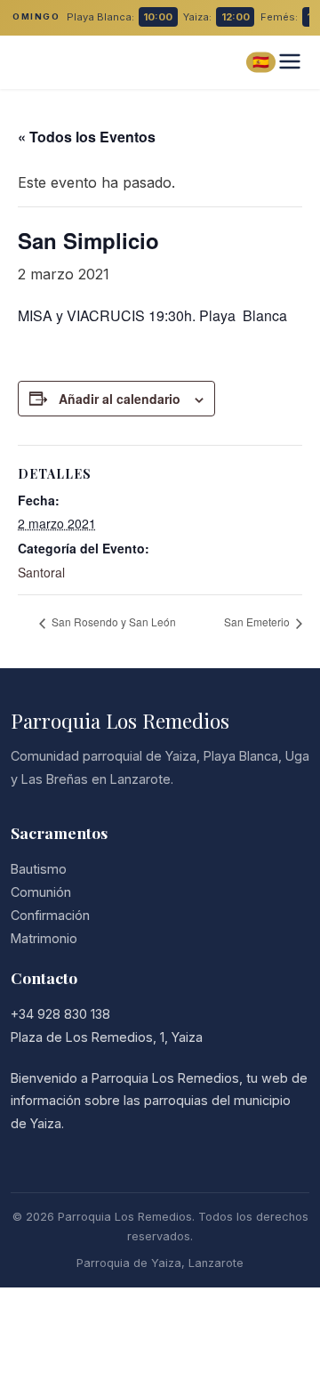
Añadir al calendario (119, 399)
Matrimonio (44, 938)
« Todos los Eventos (87, 136)
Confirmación (50, 915)
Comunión (41, 892)
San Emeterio (258, 621)
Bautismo (39, 868)
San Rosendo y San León (112, 621)
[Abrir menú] (289, 63)
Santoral (41, 572)
